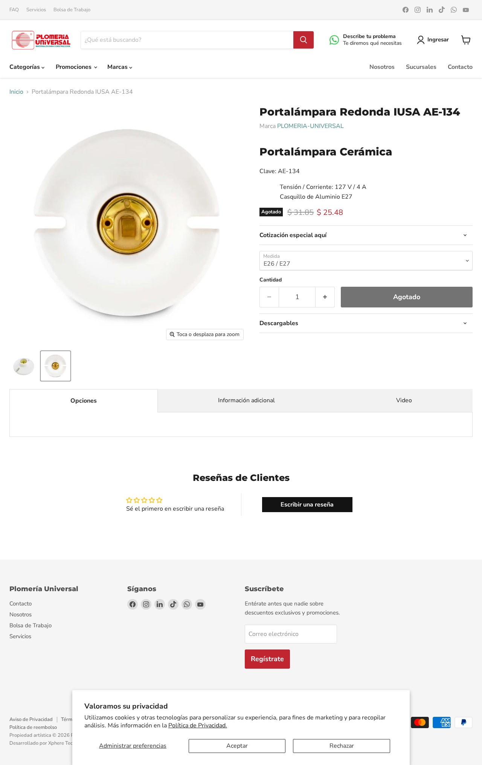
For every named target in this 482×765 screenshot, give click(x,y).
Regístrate (267, 658)
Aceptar (237, 746)
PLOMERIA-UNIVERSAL (310, 126)
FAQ (14, 10)
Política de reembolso (33, 727)
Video (404, 400)
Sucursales (421, 67)
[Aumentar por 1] (325, 297)
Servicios (36, 10)
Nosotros (382, 67)
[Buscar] (303, 40)
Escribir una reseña (307, 504)
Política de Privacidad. (197, 725)
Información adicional (246, 400)
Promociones (74, 67)
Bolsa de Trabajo (71, 10)
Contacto (460, 67)
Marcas (118, 67)
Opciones (83, 401)
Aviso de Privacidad (31, 719)
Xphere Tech (61, 743)
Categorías (25, 67)
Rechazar (341, 746)
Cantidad (270, 280)
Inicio (16, 91)
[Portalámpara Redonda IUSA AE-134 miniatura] (23, 366)
